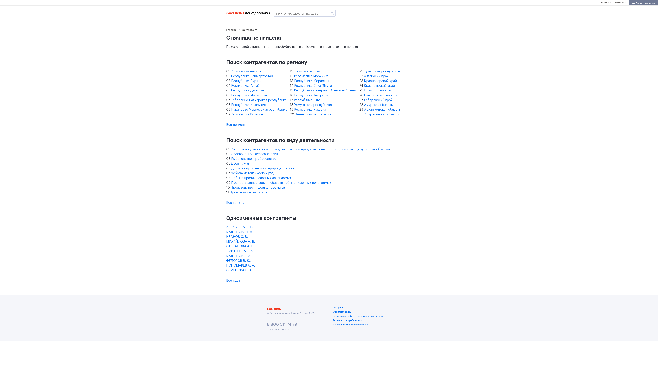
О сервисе (605, 2)
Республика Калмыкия (248, 104)
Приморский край (378, 89)
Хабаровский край (378, 99)
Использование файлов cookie (350, 324)
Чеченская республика (313, 113)
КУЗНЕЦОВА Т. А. (239, 231)
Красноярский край (379, 85)
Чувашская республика (381, 70)
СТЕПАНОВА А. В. (240, 245)
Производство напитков (248, 191)
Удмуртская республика (313, 104)
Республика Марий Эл (311, 75)
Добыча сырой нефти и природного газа (262, 167)
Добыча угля (241, 162)
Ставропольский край (381, 94)
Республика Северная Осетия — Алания (325, 89)
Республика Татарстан (311, 94)
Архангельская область (382, 109)
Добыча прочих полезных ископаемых (261, 177)
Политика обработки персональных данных (358, 316)
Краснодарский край (380, 80)
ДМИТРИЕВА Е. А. (240, 250)
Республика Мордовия (311, 80)
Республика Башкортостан (252, 75)
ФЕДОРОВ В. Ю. (238, 260)
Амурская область (378, 104)
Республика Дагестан (248, 89)
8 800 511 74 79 (282, 323)
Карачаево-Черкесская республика (259, 109)
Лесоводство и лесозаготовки (254, 153)
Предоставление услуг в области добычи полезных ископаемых (281, 182)
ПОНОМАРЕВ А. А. (240, 264)
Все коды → (235, 202)
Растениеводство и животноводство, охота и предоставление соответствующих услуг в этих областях (311, 148)
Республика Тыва (307, 99)
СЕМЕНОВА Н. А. (239, 269)
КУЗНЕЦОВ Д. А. (239, 255)
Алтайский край (376, 75)
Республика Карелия (247, 113)
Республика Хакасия (310, 109)
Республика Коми (307, 70)
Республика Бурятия (247, 80)
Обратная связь (342, 311)
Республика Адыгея (246, 70)
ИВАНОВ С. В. (237, 236)
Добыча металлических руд (252, 172)
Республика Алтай (245, 85)
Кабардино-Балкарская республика (259, 99)
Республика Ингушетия (249, 94)
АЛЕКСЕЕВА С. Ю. (240, 226)
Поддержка (620, 2)
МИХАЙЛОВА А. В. (240, 240)
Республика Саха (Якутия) (314, 85)
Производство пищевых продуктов (258, 186)
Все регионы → (238, 124)
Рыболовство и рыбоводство (253, 158)
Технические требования (347, 320)
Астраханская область (381, 113)
